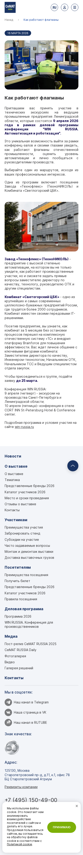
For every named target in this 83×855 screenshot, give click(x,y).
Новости (13, 456)
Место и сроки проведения (27, 498)
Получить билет (17, 581)
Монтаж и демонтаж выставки (29, 551)
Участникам (16, 520)
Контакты (12, 510)
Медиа (11, 636)
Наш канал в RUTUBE (30, 722)
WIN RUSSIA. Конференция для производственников (29, 624)
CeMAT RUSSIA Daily (20, 650)
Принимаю (62, 827)
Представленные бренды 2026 (29, 486)
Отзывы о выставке (20, 504)
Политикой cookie (19, 844)
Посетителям (18, 567)
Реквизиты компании (21, 787)
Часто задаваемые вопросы (27, 545)
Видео (10, 662)
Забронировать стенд (22, 533)
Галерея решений (19, 668)
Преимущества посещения (26, 575)
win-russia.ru (24, 427)
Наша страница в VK (30, 712)
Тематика (12, 480)
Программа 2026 (18, 616)
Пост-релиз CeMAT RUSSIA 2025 (30, 644)
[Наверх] (72, 465)
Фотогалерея (15, 656)
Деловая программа (24, 609)
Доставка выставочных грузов (29, 557)
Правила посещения (21, 599)
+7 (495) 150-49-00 (31, 800)
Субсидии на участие (22, 539)
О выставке (16, 466)
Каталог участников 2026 (25, 492)
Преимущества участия (24, 527)
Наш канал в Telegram (31, 702)
